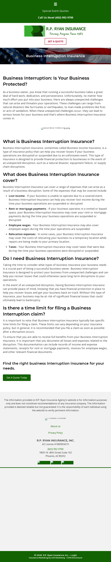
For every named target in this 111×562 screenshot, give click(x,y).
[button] (55, 41)
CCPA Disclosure (74, 558)
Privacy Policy (55, 432)
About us (55, 426)
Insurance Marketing (38, 558)
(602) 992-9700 (55, 449)
